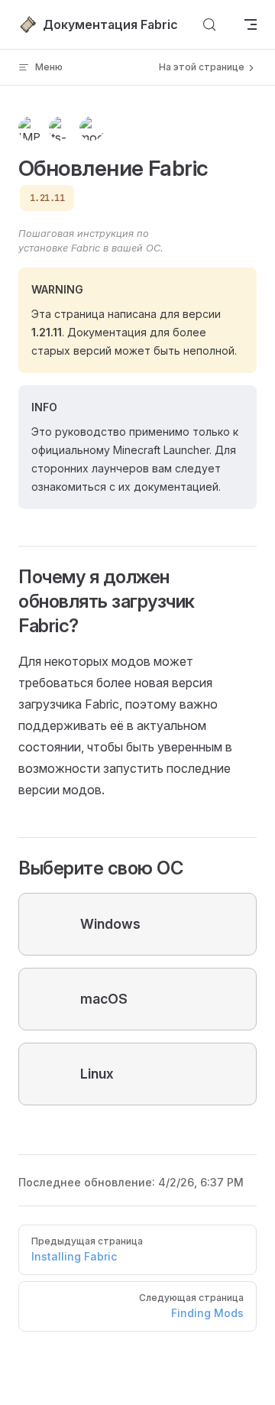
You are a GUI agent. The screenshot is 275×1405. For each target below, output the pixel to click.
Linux (97, 1074)
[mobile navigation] (250, 24)
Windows (110, 924)
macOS (104, 999)
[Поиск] (209, 24)
